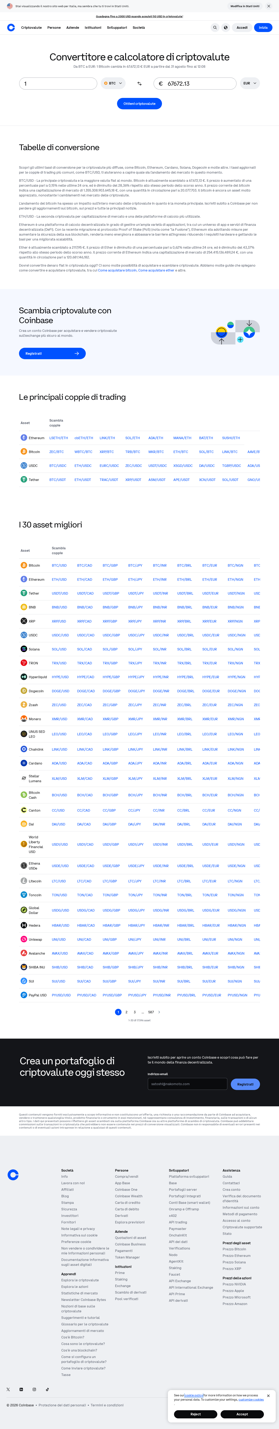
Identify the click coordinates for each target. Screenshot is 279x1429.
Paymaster (177, 1229)
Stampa (67, 1203)
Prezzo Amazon (235, 1304)
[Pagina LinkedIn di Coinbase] (21, 1389)
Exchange (123, 1286)
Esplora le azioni (74, 1287)
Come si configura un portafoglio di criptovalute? (83, 1359)
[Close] (268, 1395)
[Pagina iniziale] (11, 27)
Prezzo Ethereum (237, 1256)
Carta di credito (127, 1203)
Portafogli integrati (185, 1196)
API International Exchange (191, 1287)
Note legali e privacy (78, 1229)
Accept (242, 1414)
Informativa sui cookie (79, 1235)
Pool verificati (126, 1299)
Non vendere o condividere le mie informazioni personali (85, 1250)
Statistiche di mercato (79, 1293)
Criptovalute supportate (242, 1227)
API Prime (177, 1294)
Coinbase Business (130, 1244)
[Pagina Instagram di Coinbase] (34, 1389)
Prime (120, 1273)
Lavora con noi (73, 1183)
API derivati (178, 1300)
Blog (65, 1196)
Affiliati (67, 1190)
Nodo (173, 1255)
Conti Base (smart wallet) (189, 1203)
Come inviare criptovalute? (83, 1368)
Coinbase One (126, 1190)
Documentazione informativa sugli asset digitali (85, 1262)
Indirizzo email (158, 1074)
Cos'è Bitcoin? (72, 1337)
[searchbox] (250, 83)
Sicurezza (69, 1209)
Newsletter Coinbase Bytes (83, 1300)
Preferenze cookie (76, 1242)
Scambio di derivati (130, 1292)
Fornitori (68, 1222)
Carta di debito (127, 1209)
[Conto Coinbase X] (8, 1389)
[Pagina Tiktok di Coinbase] (47, 1389)
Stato (227, 1234)
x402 (173, 1216)
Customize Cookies (251, 1399)
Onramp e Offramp (184, 1209)
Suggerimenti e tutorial (80, 1318)
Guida (227, 1176)
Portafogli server (183, 1190)
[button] (54, 27)
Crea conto (231, 1190)
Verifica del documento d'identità (242, 1198)
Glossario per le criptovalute (84, 1324)
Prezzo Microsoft (237, 1297)
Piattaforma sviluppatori (189, 1176)
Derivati (121, 1216)
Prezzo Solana (234, 1262)
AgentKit (176, 1261)
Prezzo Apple (233, 1291)
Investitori (69, 1216)
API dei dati (178, 1242)
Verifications (179, 1248)
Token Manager (127, 1257)
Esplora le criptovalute (80, 1280)
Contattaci (231, 1183)
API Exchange (180, 1281)
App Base (122, 1183)
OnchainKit (178, 1235)
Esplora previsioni (130, 1222)
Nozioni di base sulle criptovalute (78, 1308)
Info (64, 1176)
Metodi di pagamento (240, 1214)
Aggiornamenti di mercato (82, 1331)
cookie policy (194, 1395)
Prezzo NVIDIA (234, 1284)
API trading (178, 1222)
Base (173, 1183)
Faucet (174, 1274)
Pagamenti (124, 1251)
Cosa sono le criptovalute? (83, 1344)
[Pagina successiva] (159, 1012)
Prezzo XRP (232, 1269)
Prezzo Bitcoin (234, 1249)
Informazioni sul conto (241, 1207)
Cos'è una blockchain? (79, 1350)
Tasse (66, 1375)
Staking (121, 1279)
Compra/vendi (126, 1176)
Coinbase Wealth (129, 1196)
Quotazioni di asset (130, 1238)
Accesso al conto (236, 1221)
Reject (196, 1414)
